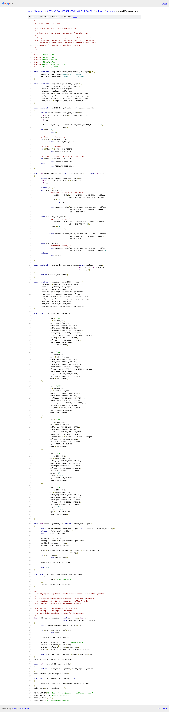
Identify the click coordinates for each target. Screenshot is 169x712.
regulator (111, 11)
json (165, 708)
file (75, 17)
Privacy (20, 708)
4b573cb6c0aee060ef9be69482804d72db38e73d (69, 11)
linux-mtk (39, 11)
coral (30, 11)
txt (159, 708)
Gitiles (14, 708)
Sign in (164, 4)
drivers (100, 11)
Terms (26, 708)
